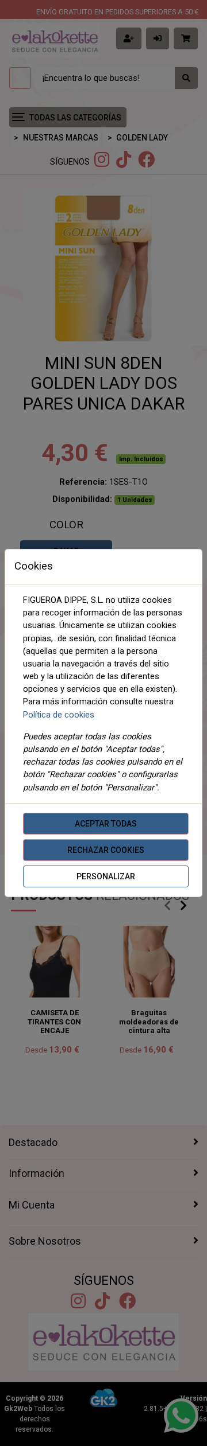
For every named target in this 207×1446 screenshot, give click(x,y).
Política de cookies (58, 715)
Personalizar (105, 876)
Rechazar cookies (105, 850)
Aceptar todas (106, 823)
